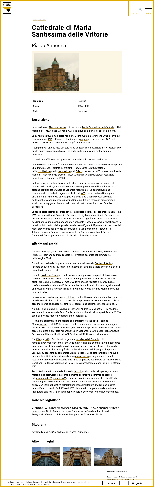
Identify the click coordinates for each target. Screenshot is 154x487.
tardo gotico (76, 147)
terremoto (81, 320)
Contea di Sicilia (103, 263)
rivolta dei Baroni (49, 275)
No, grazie (137, 483)
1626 (38, 339)
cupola (83, 139)
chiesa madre (82, 356)
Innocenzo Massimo (51, 342)
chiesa (61, 151)
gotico (58, 297)
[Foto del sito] (46, 456)
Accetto (111, 483)
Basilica (82, 101)
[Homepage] (7, 8)
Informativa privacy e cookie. (117, 471)
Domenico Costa (65, 363)
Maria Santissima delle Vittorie (98, 127)
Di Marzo (36, 407)
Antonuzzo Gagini (44, 178)
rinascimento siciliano (102, 303)
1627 (47, 339)
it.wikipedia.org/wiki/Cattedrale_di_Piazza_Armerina (60, 432)
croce (47, 167)
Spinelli (53, 309)
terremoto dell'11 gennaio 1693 (51, 378)
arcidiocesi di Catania (87, 339)
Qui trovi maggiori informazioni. (37, 484)
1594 (62, 178)
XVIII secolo (52, 159)
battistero (96, 174)
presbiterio (65, 211)
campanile (39, 147)
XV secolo (109, 147)
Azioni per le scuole (39, 19)
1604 (70, 135)
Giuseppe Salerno (50, 232)
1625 (83, 193)
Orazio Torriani (110, 135)
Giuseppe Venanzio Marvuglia (71, 189)
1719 (50, 139)
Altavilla (49, 266)
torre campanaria (100, 300)
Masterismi (131, 477)
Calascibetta (95, 309)
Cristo (79, 171)
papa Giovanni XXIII (62, 130)
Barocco (82, 111)
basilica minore (107, 130)
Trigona (43, 324)
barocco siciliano (96, 159)
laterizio (78, 371)
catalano (70, 297)
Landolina (111, 309)
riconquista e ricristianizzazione (74, 251)
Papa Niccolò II (64, 254)
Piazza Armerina (57, 127)
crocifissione (44, 171)
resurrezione (64, 171)
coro (89, 211)
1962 (47, 130)
